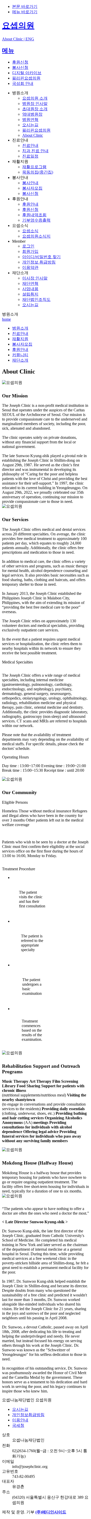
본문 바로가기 (24, 6)
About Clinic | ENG (18, 39)
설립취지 (30, 294)
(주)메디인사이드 (50, 1512)
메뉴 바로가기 (24, 12)
